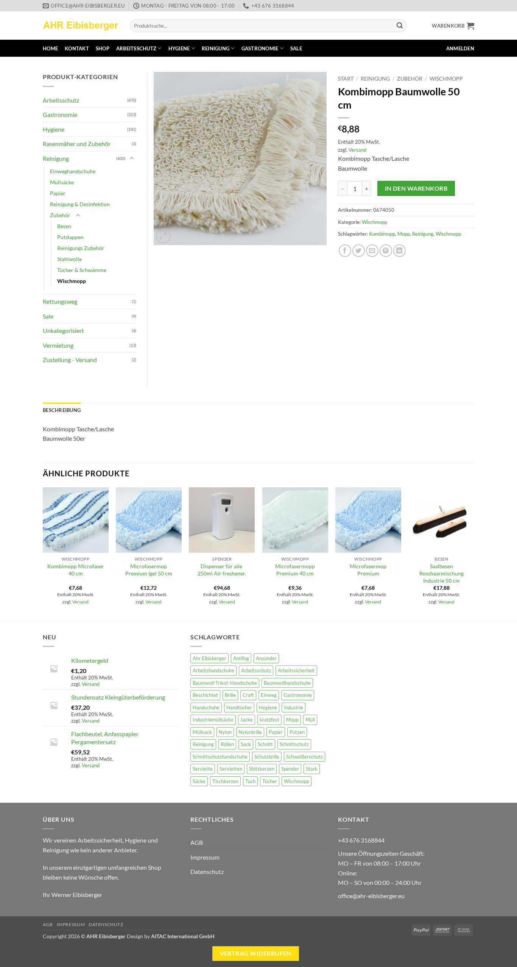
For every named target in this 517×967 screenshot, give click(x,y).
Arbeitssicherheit (296, 670)
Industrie (293, 707)
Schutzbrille (266, 757)
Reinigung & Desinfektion (80, 204)
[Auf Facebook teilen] (345, 250)
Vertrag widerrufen (255, 953)
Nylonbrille (250, 732)
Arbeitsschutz (136, 48)
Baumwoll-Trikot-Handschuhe (225, 683)
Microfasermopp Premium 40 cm (295, 570)
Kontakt (77, 48)
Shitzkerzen (261, 769)
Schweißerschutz (304, 757)
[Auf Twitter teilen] (358, 250)
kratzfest (269, 720)
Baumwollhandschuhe (287, 683)
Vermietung (58, 345)
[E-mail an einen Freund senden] (372, 250)
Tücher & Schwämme (81, 270)
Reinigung (215, 48)
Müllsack (202, 732)
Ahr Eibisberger (209, 658)
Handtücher (239, 707)
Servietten (231, 769)
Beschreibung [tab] (62, 410)
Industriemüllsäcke (213, 720)
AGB (196, 842)
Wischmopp (446, 79)
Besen (64, 226)
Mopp (403, 234)
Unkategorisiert (63, 330)
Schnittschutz (294, 744)
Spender (290, 769)
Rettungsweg (60, 301)
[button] (453, 25)
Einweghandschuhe (72, 171)
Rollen (227, 744)
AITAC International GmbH (183, 936)
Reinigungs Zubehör (80, 248)
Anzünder (266, 658)
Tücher (269, 781)
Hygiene (179, 48)
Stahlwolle (69, 259)
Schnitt (265, 744)
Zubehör (409, 79)
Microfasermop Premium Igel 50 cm (148, 570)
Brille (230, 695)
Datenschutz (207, 871)
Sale (296, 48)
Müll (310, 720)
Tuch (250, 781)
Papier (57, 193)
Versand (357, 150)
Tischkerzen (225, 781)
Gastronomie (260, 48)
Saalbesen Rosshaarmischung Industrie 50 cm (441, 573)
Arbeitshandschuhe (213, 670)
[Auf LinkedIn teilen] (399, 250)
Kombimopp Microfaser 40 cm (75, 570)
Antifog (241, 658)
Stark (312, 769)
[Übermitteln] (399, 25)
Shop (102, 48)
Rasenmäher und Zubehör (77, 143)
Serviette (203, 769)
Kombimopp (382, 234)
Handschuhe (206, 707)
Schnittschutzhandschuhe (220, 757)
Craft (248, 695)
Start (345, 79)
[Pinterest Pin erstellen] (386, 250)
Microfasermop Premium (368, 570)
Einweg (269, 695)
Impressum (205, 857)
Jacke (246, 720)
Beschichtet (205, 695)
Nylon (225, 732)
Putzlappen (70, 237)
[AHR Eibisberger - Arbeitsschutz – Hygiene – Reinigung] (80, 25)
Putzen (297, 732)
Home (50, 48)
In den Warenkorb (416, 188)
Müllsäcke (62, 182)
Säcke (199, 781)
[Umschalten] (131, 158)
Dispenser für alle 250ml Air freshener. (222, 570)
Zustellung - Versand (70, 359)
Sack (246, 744)
